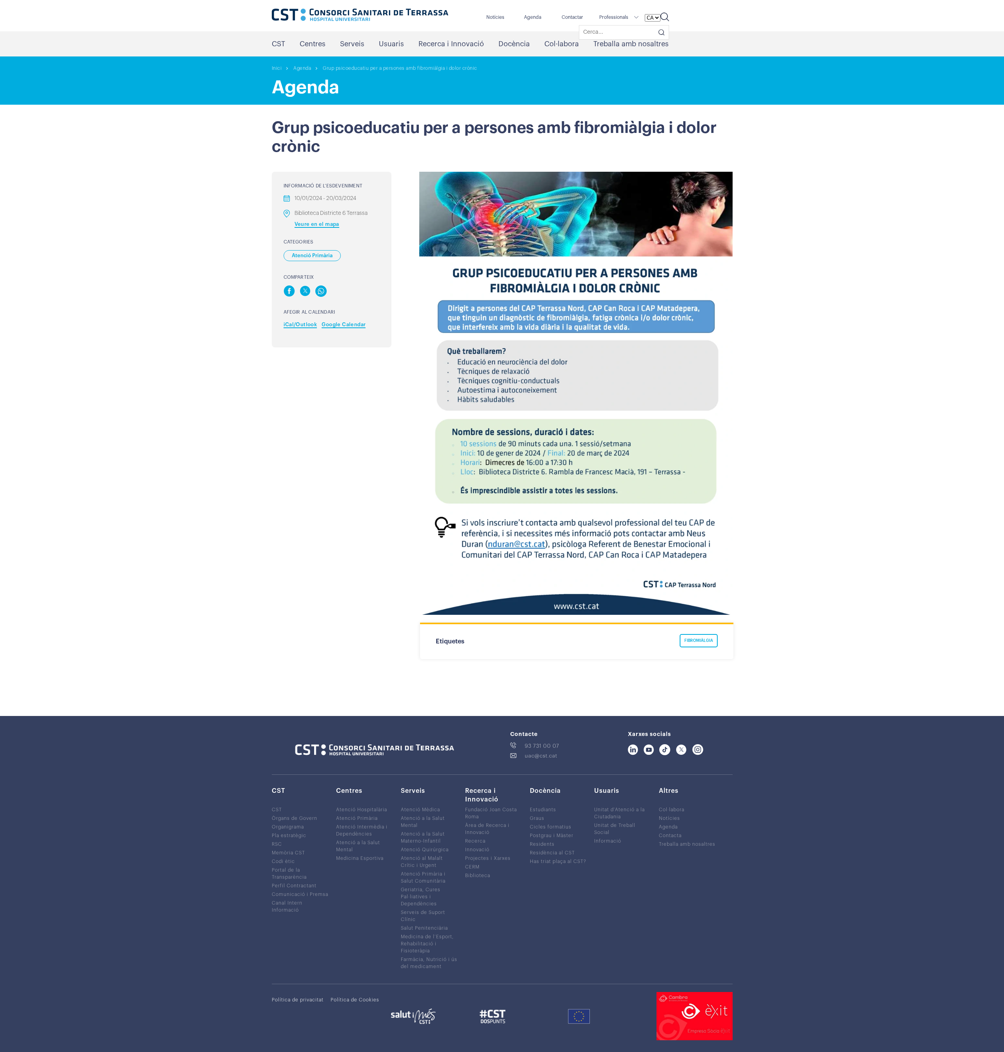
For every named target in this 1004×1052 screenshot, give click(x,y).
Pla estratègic (289, 835)
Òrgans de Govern (294, 818)
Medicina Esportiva (360, 858)
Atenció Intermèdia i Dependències (361, 830)
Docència (514, 43)
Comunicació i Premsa (300, 894)
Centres (313, 43)
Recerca (475, 841)
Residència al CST (552, 852)
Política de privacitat (298, 999)
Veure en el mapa (317, 224)
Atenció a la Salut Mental (358, 846)
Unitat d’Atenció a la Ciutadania (619, 813)
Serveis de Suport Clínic (423, 916)
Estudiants (543, 809)
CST (278, 43)
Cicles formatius (550, 827)
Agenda (532, 17)
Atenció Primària (357, 818)
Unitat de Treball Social (614, 829)
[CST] (360, 16)
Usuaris (391, 43)
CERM (472, 867)
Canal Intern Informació (287, 906)
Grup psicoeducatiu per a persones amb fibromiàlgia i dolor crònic (400, 68)
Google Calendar (344, 324)
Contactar (572, 17)
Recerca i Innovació (451, 43)
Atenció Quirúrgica (425, 849)
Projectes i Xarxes (488, 858)
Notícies (495, 17)
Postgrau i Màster (551, 835)
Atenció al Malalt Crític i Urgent (422, 862)
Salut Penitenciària (424, 928)
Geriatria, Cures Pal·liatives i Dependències (420, 896)
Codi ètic (283, 861)
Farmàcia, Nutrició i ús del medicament (429, 963)
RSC (277, 844)
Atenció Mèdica (420, 809)
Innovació (477, 849)
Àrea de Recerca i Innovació (487, 829)
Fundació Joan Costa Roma (491, 813)
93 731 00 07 (542, 746)
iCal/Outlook (300, 324)
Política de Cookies (355, 999)
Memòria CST (288, 852)
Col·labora (561, 43)
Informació (607, 841)
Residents (542, 844)
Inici (277, 68)
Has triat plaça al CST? (558, 861)
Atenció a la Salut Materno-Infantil (423, 837)
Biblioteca (477, 875)
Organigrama (288, 827)
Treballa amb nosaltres (631, 43)
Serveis (352, 43)
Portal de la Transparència (289, 873)
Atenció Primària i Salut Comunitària (423, 877)
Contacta (670, 835)
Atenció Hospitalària (361, 809)
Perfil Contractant (294, 885)
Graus (537, 818)
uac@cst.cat (541, 755)
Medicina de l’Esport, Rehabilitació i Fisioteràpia (427, 943)
